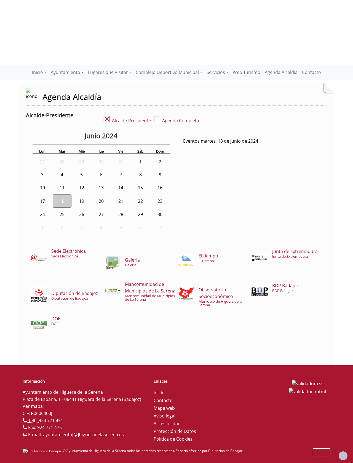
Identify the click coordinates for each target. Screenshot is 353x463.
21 (120, 201)
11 (62, 188)
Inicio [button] (37, 72)
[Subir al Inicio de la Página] (343, 455)
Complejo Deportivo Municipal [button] (167, 72)
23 (159, 201)
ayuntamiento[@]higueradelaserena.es (83, 435)
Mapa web (164, 408)
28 (120, 214)
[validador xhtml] (307, 391)
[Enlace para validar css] (307, 383)
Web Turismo (246, 72)
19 (81, 201)
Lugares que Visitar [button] (108, 72)
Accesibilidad (167, 424)
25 (62, 214)
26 (81, 214)
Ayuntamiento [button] (65, 72)
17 (42, 201)
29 (140, 214)
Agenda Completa (176, 121)
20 (101, 201)
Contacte (163, 400)
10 (42, 188)
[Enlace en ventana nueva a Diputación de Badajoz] (43, 450)
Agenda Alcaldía (281, 72)
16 (159, 188)
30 (159, 214)
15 (140, 188)
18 (62, 201)
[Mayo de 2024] (80, 137)
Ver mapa (33, 406)
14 (120, 188)
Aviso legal (164, 416)
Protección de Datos (175, 431)
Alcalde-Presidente (127, 121)
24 (42, 214)
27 (101, 214)
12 (81, 188)
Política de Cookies (173, 439)
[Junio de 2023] (70, 137)
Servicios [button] (216, 72)
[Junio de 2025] (123, 137)
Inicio (159, 393)
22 (140, 201)
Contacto (311, 72)
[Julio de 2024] (131, 137)
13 (101, 188)
